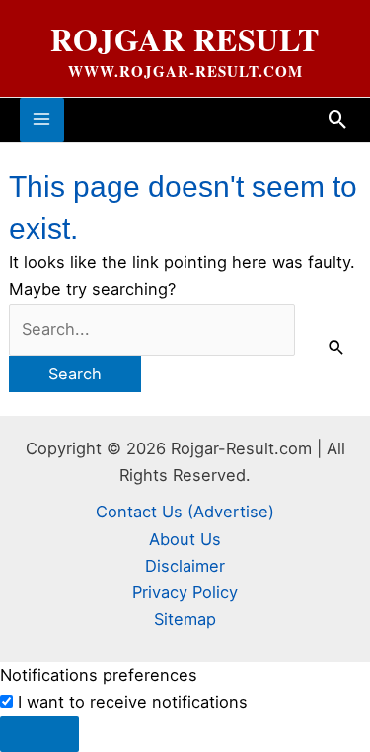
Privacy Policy (185, 592)
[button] (338, 119)
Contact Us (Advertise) (185, 511)
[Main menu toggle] (42, 120)
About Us (185, 539)
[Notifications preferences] (39, 733)
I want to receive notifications (133, 702)
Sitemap (185, 619)
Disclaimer (185, 566)
